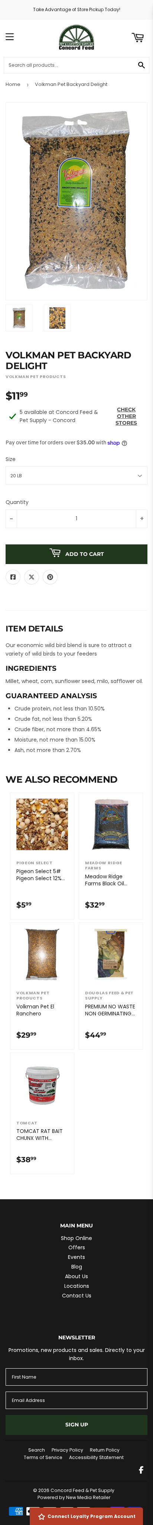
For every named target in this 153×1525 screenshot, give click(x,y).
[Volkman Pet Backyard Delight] (19, 318)
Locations (76, 1286)
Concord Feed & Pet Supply (82, 1490)
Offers (76, 1247)
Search (36, 1450)
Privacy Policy (67, 1450)
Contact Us (76, 1295)
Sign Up (76, 1424)
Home (13, 84)
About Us (76, 1276)
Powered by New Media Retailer (74, 1497)
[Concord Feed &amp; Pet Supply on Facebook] (141, 1471)
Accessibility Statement (96, 1457)
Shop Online (76, 1238)
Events (76, 1257)
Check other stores (126, 416)
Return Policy (105, 1450)
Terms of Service (43, 1457)
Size (11, 459)
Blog (76, 1266)
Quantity (17, 502)
